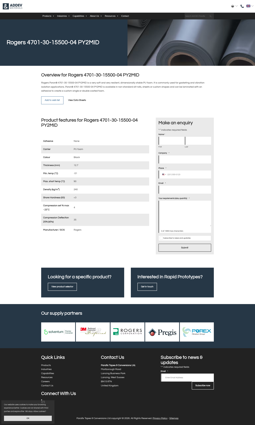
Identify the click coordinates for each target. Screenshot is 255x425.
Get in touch (147, 286)
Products (46, 16)
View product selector (62, 286)
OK (28, 418)
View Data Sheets (77, 100)
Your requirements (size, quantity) (174, 198)
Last (186, 147)
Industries (62, 16)
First (160, 147)
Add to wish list (52, 100)
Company (163, 153)
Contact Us (67, 386)
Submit (184, 248)
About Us (94, 16)
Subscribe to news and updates (177, 238)
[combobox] (164, 174)
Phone (162, 168)
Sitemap (173, 418)
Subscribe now (202, 385)
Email (162, 183)
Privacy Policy (160, 418)
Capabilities (78, 16)
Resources (110, 16)
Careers (67, 382)
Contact (125, 16)
